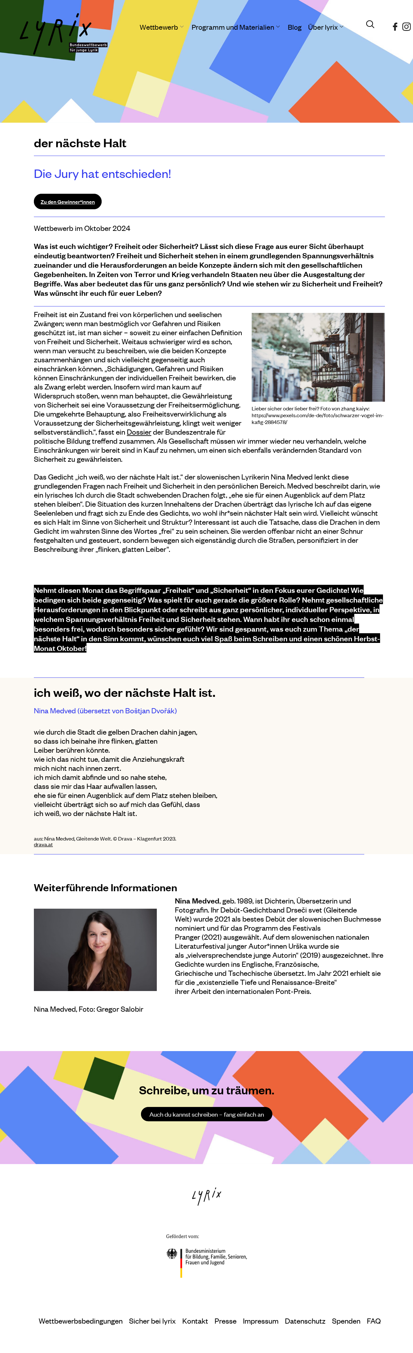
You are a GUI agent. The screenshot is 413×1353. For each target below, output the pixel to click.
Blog (295, 27)
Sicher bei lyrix (152, 1321)
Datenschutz (305, 1321)
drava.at (43, 844)
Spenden (346, 1321)
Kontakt (195, 1321)
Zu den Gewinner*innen (68, 201)
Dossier (139, 432)
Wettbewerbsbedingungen (81, 1321)
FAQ (374, 1321)
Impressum (260, 1321)
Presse (226, 1321)
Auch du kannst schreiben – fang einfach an (206, 1114)
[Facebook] (395, 24)
